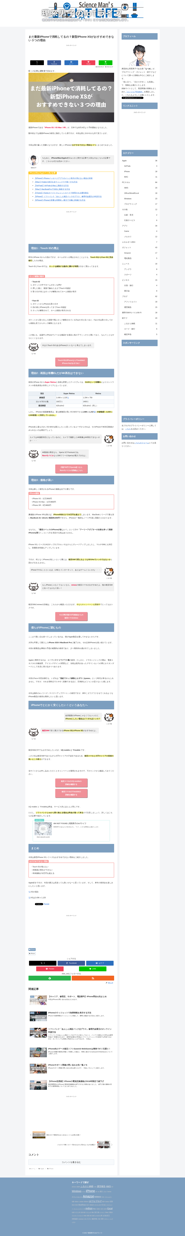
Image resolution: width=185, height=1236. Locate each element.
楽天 (101, 1191)
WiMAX (98, 1197)
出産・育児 (140, 215)
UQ (96, 1191)
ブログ (139, 296)
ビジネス (139, 280)
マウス (83, 1191)
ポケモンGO (97, 1204)
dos (93, 1212)
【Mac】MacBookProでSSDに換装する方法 (52, 189)
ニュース (139, 264)
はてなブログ (95, 1201)
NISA (76, 1204)
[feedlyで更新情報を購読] (49, 978)
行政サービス (140, 220)
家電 (88, 1215)
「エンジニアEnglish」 (134, 92)
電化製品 (140, 258)
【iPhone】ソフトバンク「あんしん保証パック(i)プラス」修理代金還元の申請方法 (68, 197)
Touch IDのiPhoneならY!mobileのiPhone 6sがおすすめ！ (71, 361)
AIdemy (77, 1201)
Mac (94, 1208)
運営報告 (140, 307)
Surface (107, 1201)
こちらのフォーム (141, 443)
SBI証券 (92, 1204)
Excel (110, 1208)
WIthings (86, 1201)
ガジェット (139, 247)
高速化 (98, 1208)
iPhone (33, 949)
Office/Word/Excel (140, 193)
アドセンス (80, 1215)
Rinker (107, 1212)
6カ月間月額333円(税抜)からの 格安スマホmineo (71, 616)
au (98, 1191)
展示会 (140, 291)
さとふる (88, 1212)
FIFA (103, 1197)
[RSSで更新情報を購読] (93, 978)
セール (96, 1212)
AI (102, 1205)
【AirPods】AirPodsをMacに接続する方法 (51, 186)
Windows (140, 199)
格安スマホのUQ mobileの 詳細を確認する (71, 782)
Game (140, 231)
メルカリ (140, 237)
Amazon (140, 253)
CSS (85, 1218)
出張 (102, 1208)
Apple (139, 161)
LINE (95, 1186)
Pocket (46, 904)
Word (73, 1204)
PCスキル (139, 182)
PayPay (109, 1191)
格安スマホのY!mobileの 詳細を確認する (71, 793)
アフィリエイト (140, 302)
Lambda (81, 1201)
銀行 (84, 1212)
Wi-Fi (87, 1204)
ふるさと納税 (140, 324)
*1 (68, 398)
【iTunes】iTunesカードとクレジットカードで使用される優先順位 (61, 193)
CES (111, 1201)
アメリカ (74, 1215)
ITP (112, 1186)
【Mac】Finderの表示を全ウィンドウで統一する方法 (55, 182)
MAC (140, 177)
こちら (128, 429)
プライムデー (108, 1197)
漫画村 (78, 1186)
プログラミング (140, 204)
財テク (139, 318)
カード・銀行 (140, 329)
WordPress (82, 1205)
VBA (102, 1219)
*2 (94, 412)
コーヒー (102, 1212)
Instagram (81, 1218)
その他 (139, 209)
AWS (140, 188)
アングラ (140, 269)
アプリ (139, 226)
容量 (73, 1201)
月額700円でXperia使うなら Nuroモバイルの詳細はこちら (71, 468)
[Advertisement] (67, 52)
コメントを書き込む (71, 1162)
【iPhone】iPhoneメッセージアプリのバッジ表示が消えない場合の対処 (63, 178)
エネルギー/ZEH (139, 242)
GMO (73, 1212)
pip (84, 1208)
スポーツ (140, 275)
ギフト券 (77, 1212)
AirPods (140, 166)
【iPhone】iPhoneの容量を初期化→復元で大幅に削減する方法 (59, 200)
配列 (103, 1201)
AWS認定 (75, 1219)
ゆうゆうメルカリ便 (96, 1215)
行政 (82, 1212)
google (105, 1208)
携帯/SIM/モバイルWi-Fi (139, 313)
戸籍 (99, 1218)
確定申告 (140, 334)
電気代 (111, 1212)
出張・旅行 (140, 285)
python (89, 1208)
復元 (104, 1204)
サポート (106, 1218)
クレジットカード (78, 1208)
